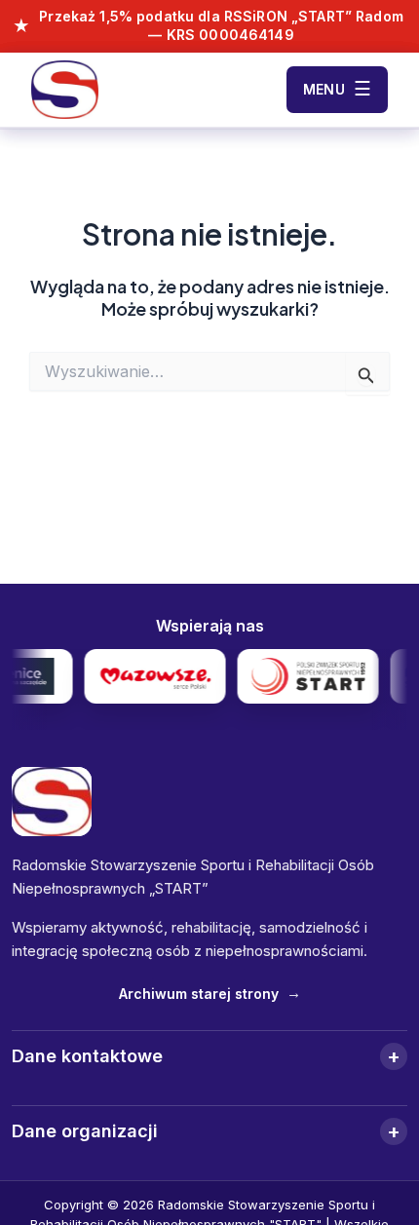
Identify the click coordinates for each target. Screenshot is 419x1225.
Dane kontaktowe (87, 1056)
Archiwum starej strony (210, 992)
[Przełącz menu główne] (337, 89)
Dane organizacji (85, 1131)
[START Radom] (52, 801)
